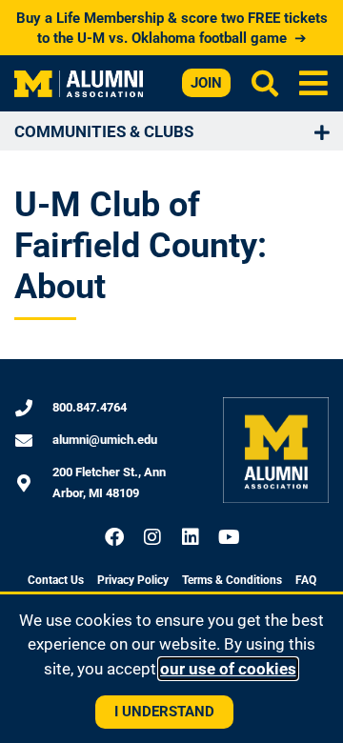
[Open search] (265, 83)
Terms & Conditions (232, 580)
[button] (314, 83)
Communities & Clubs (103, 131)
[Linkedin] (190, 537)
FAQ (305, 580)
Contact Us (56, 580)
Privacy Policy (133, 580)
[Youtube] (228, 537)
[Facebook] (114, 537)
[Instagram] (152, 537)
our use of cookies (228, 668)
